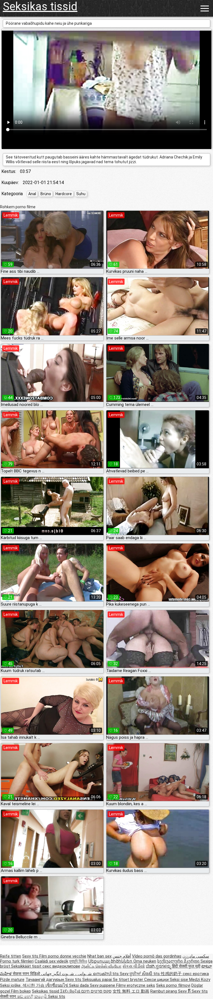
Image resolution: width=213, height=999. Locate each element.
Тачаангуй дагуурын (45, 979)
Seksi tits (56, 996)
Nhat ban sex (99, 956)
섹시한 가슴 (33, 985)
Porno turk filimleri (17, 961)
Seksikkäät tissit (26, 966)
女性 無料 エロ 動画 (131, 991)
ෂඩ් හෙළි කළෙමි (32, 996)
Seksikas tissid (40, 6)
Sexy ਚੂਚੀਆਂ (131, 973)
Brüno (45, 194)
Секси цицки (157, 979)
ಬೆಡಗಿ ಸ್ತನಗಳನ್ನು (159, 966)
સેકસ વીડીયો (134, 966)
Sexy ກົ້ (185, 991)
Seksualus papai (97, 979)
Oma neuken (144, 961)
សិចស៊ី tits (151, 973)
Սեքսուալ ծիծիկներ (110, 961)
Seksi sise (179, 979)
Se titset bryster (128, 979)
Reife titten (10, 956)
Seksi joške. (11, 985)
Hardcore (63, 194)
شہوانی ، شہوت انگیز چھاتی (67, 973)
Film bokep (21, 991)
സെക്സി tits (106, 973)
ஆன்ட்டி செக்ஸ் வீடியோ (101, 966)
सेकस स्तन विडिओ (27, 973)
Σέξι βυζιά (70, 991)
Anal (32, 194)
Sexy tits (30, 956)
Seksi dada (79, 985)
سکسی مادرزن (195, 956)
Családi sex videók (51, 961)
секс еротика (196, 973)
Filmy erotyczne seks (135, 985)
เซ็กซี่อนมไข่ (57, 985)
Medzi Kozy (199, 979)
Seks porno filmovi (173, 985)
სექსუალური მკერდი (179, 961)
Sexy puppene (103, 985)
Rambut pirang (164, 991)
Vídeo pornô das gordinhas (156, 956)
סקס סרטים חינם (96, 991)
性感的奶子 (172, 973)
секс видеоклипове (61, 966)
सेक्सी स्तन (8, 996)
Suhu (80, 194)
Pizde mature (12, 979)
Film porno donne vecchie (62, 956)
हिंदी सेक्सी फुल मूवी (186, 966)
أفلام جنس (122, 956)
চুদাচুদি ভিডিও (78, 961)
